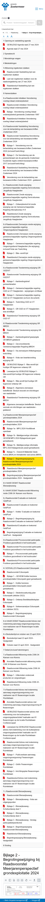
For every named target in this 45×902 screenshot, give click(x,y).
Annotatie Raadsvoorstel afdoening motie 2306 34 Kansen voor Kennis (22, 662)
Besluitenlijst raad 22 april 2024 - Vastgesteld (18, 639)
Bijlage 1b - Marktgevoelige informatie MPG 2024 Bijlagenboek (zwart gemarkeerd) (21, 446)
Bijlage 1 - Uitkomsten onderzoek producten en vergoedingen (18, 676)
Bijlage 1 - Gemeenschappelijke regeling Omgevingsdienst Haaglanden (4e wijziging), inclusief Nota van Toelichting (21, 246)
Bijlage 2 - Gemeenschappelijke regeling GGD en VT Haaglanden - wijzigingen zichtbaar (22, 289)
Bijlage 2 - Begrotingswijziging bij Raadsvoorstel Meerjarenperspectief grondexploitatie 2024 (18, 461)
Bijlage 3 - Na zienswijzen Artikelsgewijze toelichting (22, 352)
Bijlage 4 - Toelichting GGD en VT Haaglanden (19, 303)
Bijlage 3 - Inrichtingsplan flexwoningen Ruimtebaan (21, 772)
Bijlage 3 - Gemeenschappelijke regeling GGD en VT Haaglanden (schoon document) (21, 296)
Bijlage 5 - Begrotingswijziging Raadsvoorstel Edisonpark (17, 614)
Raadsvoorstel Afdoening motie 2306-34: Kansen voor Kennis (21, 669)
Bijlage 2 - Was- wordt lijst (17, 253)
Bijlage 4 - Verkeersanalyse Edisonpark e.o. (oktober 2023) (21, 608)
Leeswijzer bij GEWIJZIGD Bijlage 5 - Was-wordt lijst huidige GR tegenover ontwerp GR (21, 374)
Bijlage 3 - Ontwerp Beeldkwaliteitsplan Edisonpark (21, 601)
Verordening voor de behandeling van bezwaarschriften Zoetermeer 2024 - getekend (22, 178)
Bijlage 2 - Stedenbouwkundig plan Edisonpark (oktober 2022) (19, 594)
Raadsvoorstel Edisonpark (17, 572)
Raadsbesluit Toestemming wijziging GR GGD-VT (21, 317)
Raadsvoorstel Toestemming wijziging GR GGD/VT (22, 276)
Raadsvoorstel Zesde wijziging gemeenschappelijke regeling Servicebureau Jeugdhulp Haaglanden (21, 197)
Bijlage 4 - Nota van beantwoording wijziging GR (19, 359)
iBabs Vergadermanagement (15, 900)
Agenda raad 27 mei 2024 (17, 49)
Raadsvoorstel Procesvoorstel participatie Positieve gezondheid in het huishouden (22, 548)
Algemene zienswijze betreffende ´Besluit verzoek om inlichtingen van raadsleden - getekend (22, 407)
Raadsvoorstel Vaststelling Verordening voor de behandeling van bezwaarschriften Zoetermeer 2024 (21, 138)
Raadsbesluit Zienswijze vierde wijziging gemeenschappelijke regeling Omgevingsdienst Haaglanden (22, 260)
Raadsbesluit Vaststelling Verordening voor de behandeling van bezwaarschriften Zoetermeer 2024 (20, 170)
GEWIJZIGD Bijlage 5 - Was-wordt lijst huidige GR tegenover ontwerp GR (20, 366)
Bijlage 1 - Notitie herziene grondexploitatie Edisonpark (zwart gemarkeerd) (17, 586)
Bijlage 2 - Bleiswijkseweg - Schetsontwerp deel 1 (16, 807)
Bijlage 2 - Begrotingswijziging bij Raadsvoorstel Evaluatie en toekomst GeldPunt (22, 520)
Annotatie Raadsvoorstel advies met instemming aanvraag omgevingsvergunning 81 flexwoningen (22, 705)
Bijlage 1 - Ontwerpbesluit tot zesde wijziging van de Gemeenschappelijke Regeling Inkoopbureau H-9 (19, 207)
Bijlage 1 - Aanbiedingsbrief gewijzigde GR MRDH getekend (21, 338)
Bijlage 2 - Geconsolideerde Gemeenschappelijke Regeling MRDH (18, 345)
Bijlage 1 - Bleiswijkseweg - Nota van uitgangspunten (20, 800)
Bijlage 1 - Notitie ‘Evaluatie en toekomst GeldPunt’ (21, 513)
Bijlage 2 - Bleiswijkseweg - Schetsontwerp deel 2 (16, 814)
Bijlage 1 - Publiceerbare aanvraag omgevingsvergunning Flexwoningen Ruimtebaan (19, 757)
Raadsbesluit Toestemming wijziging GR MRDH (21, 399)
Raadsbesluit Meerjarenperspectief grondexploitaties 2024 (19, 469)
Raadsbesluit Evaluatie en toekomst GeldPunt (19, 527)
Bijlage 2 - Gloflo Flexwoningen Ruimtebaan (18, 765)
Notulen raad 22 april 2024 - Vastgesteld (23, 645)
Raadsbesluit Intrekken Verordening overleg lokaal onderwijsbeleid (19, 120)
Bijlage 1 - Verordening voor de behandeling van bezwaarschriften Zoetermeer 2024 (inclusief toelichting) (22, 148)
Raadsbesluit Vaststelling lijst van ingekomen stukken (18, 87)
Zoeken (4, 18)
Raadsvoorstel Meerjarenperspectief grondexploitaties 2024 (20, 423)
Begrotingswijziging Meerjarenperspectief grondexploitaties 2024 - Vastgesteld (22, 476)
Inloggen (34, 900)
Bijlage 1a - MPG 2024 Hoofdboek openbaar (19, 430)
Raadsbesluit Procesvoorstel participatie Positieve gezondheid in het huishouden (21, 562)
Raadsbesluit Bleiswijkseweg (18, 834)
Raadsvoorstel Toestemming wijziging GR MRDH (22, 331)
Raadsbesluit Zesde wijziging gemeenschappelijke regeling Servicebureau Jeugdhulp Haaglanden (21, 216)
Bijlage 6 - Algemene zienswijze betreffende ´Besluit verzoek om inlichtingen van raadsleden (21, 390)
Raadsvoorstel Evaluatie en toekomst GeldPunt (20, 506)
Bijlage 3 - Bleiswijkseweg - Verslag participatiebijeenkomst (19, 821)
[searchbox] (19, 22)
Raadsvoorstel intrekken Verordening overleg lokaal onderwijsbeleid (20, 106)
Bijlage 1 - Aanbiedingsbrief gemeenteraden (16, 282)
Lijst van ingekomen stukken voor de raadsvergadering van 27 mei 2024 (20, 80)
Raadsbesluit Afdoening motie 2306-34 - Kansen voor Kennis (21, 683)
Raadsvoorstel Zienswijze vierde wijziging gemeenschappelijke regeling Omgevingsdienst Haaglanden (22, 236)
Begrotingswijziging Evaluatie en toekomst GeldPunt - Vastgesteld (22, 533)
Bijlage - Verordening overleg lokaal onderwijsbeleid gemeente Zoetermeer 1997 (21, 113)
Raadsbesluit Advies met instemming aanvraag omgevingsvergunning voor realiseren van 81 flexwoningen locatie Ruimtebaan (20, 782)
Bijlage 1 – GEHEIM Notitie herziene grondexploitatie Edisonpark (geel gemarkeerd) (22, 577)
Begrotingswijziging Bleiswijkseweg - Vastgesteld (20, 839)
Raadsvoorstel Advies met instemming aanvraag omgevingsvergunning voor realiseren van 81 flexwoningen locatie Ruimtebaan (20, 746)
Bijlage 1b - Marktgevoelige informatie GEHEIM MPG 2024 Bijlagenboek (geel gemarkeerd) (20, 438)
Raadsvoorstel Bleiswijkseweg (19, 795)
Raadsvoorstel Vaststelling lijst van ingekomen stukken (19, 73)
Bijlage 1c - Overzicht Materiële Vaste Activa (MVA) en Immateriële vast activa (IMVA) (22, 453)
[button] (39, 22)
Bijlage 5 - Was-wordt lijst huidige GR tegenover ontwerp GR (20, 382)
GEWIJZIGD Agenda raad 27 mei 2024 (22, 45)
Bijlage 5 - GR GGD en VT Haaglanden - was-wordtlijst (21, 310)
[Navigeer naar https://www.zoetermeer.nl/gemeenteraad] (13, 9)
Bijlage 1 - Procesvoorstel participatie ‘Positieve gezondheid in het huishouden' (20, 555)
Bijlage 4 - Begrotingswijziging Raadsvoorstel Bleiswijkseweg (17, 828)
